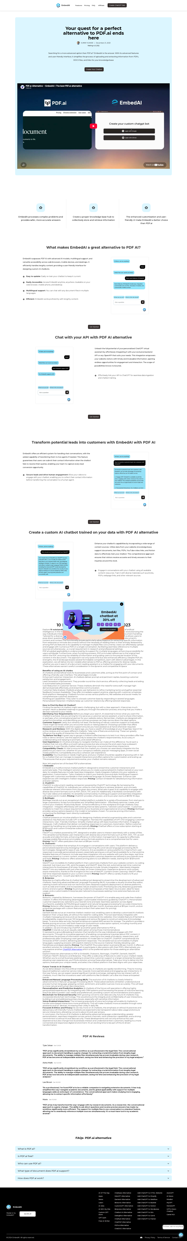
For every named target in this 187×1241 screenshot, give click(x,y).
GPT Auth (102, 1218)
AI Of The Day (104, 1193)
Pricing (87, 5)
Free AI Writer (104, 1221)
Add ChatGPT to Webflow (147, 1199)
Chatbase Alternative (123, 1193)
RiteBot (170, 1199)
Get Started (94, 327)
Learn (101, 1203)
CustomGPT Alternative (124, 1206)
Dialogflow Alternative (123, 1216)
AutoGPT (170, 1193)
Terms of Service (163, 1238)
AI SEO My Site (104, 1209)
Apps (101, 1196)
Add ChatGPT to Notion (146, 1206)
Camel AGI (171, 1214)
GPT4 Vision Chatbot (171, 1210)
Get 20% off (27, 1214)
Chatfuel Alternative (122, 1219)
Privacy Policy (150, 1238)
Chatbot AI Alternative (123, 1212)
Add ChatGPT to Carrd (146, 1216)
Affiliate (101, 5)
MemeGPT (171, 1206)
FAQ (93, 5)
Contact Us (176, 1238)
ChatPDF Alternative (72, 949)
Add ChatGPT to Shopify (146, 1196)
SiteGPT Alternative (122, 1196)
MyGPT (169, 1203)
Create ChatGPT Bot (117, 5)
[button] (93, 1149)
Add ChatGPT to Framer (146, 1219)
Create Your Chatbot (94, 69)
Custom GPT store (103, 1213)
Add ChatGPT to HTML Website (149, 1193)
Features (78, 5)
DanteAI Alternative (122, 1199)
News (101, 1199)
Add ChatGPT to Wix (145, 1212)
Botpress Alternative (123, 1209)
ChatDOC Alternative (123, 1229)
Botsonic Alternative (123, 1203)
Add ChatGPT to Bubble (146, 1203)
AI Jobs (101, 1206)
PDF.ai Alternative (122, 1225)
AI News (170, 1196)
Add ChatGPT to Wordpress (148, 1209)
